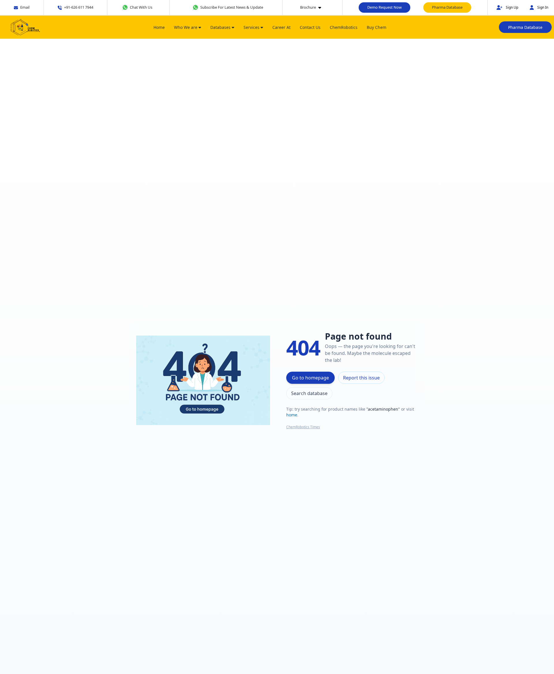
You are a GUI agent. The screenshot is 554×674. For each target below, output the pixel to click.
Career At (281, 27)
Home (159, 27)
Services (252, 27)
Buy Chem (376, 27)
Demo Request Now (384, 7)
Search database (309, 393)
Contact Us (310, 27)
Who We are (186, 27)
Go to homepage (310, 378)
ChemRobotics (344, 27)
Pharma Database (447, 7)
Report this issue (361, 378)
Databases (221, 27)
